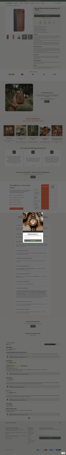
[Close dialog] (42, 213)
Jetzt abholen (33, 240)
